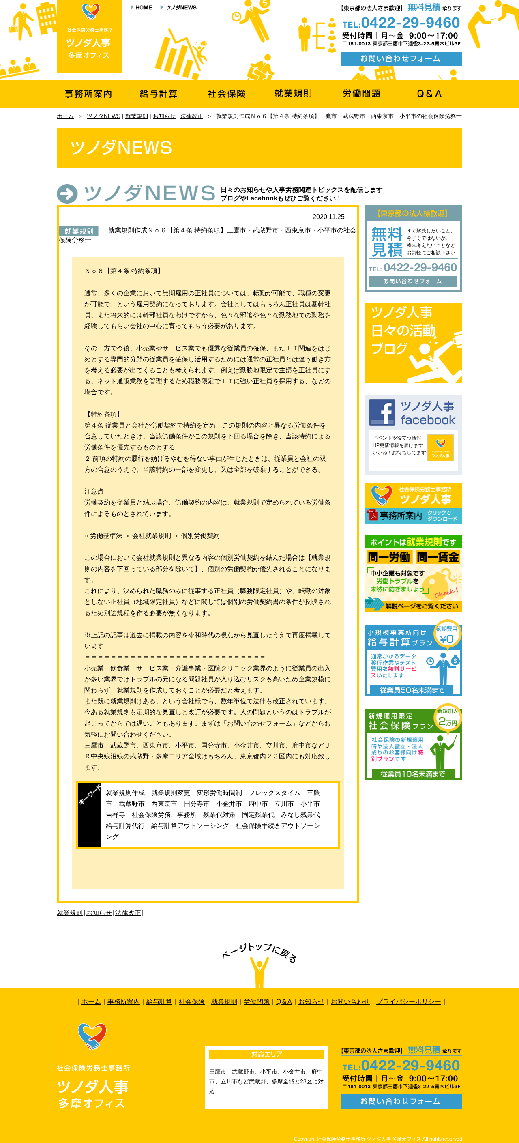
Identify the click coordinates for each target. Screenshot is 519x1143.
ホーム (65, 116)
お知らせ (164, 116)
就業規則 (136, 116)
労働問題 (257, 1001)
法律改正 (191, 116)
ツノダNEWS (103, 116)
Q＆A (284, 1001)
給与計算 (159, 1001)
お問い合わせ (350, 1001)
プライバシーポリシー (408, 1001)
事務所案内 (123, 1001)
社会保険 (192, 1001)
